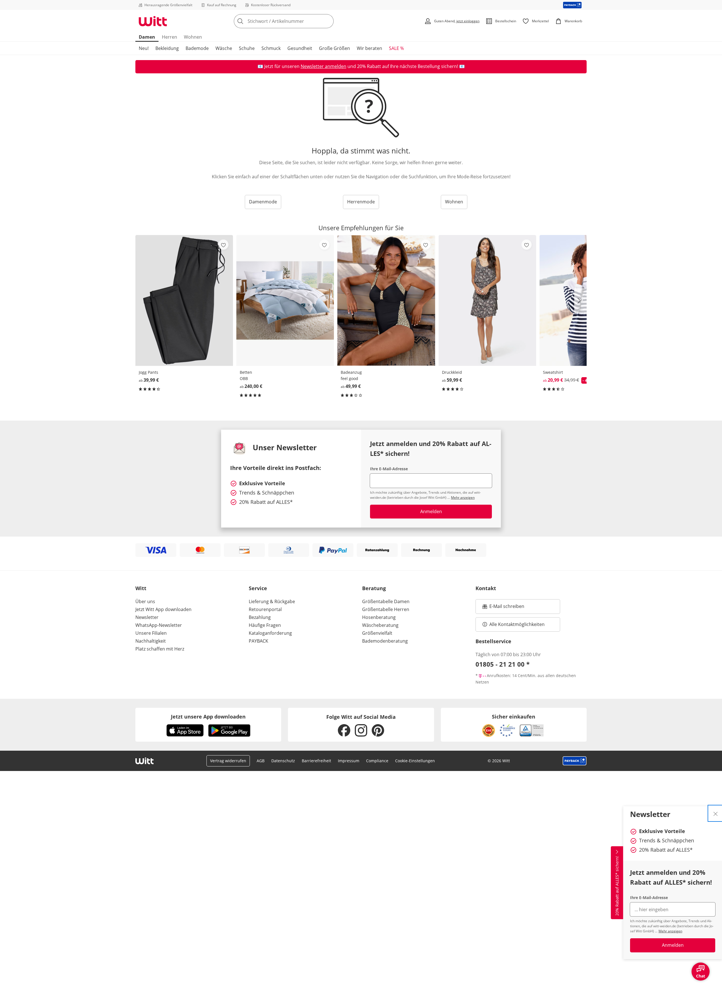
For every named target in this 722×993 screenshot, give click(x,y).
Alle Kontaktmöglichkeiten (517, 624)
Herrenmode (361, 202)
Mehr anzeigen (670, 931)
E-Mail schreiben (503, 608)
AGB (261, 760)
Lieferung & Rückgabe (272, 601)
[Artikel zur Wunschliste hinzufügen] (223, 245)
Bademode (197, 48)
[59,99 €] (487, 300)
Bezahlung (260, 617)
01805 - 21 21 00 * (503, 664)
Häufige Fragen (265, 625)
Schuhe (247, 48)
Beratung (374, 588)
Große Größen (334, 48)
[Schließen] (715, 813)
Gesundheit (299, 48)
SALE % (396, 48)
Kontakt (486, 588)
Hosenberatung (379, 617)
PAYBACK (258, 641)
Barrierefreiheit (316, 760)
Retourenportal (265, 609)
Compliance (377, 760)
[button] (580, 300)
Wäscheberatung (380, 625)
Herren (169, 37)
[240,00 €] (285, 300)
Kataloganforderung (270, 633)
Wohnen (193, 37)
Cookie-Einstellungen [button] (415, 760)
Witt (140, 588)
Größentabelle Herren (385, 609)
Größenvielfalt (377, 633)
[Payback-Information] (575, 760)
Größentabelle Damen (386, 601)
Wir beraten (369, 48)
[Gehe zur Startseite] (153, 21)
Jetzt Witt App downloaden (163, 609)
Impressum (348, 760)
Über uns (145, 601)
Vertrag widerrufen (228, 760)
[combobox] (296, 21)
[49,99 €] (386, 300)
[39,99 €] (184, 300)
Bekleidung (167, 48)
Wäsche (223, 48)
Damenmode (263, 202)
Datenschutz (283, 760)
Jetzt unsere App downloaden (208, 716)
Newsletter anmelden (323, 66)
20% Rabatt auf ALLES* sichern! (617, 886)
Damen (147, 37)
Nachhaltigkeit (150, 641)
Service (258, 588)
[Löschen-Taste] (327, 21)
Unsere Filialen (151, 633)
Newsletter (147, 617)
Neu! (144, 48)
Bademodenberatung (385, 641)
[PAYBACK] (572, 5)
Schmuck (271, 48)
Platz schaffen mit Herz (159, 649)
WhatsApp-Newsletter (158, 625)
